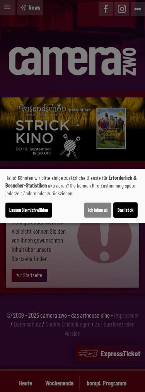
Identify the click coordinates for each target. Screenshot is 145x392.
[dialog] (72, 196)
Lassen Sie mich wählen (28, 210)
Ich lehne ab (97, 210)
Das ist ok (125, 210)
